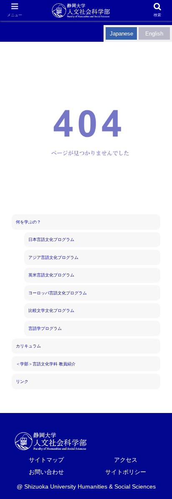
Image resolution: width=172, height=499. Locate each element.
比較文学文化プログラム (51, 310)
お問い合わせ (46, 472)
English (154, 33)
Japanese (121, 33)
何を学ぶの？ (28, 222)
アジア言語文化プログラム (53, 257)
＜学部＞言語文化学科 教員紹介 (46, 364)
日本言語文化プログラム (51, 239)
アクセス (125, 459)
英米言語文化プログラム (51, 275)
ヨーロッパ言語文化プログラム (57, 293)
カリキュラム (28, 346)
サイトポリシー (125, 472)
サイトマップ (46, 459)
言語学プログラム (45, 328)
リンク (22, 381)
